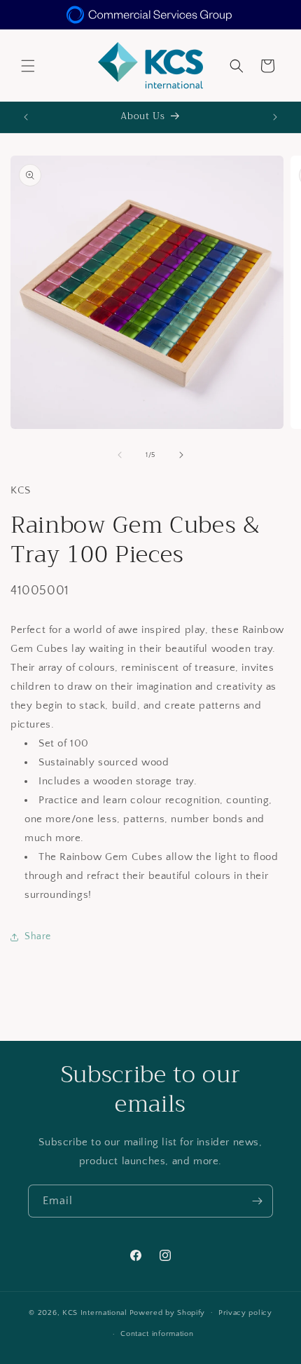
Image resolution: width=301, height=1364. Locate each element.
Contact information (156, 1334)
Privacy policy (245, 1313)
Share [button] (37, 936)
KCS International (94, 1312)
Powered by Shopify (168, 1312)
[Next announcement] (275, 117)
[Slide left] (119, 454)
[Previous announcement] (25, 117)
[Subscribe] (256, 1201)
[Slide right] (181, 454)
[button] (28, 65)
